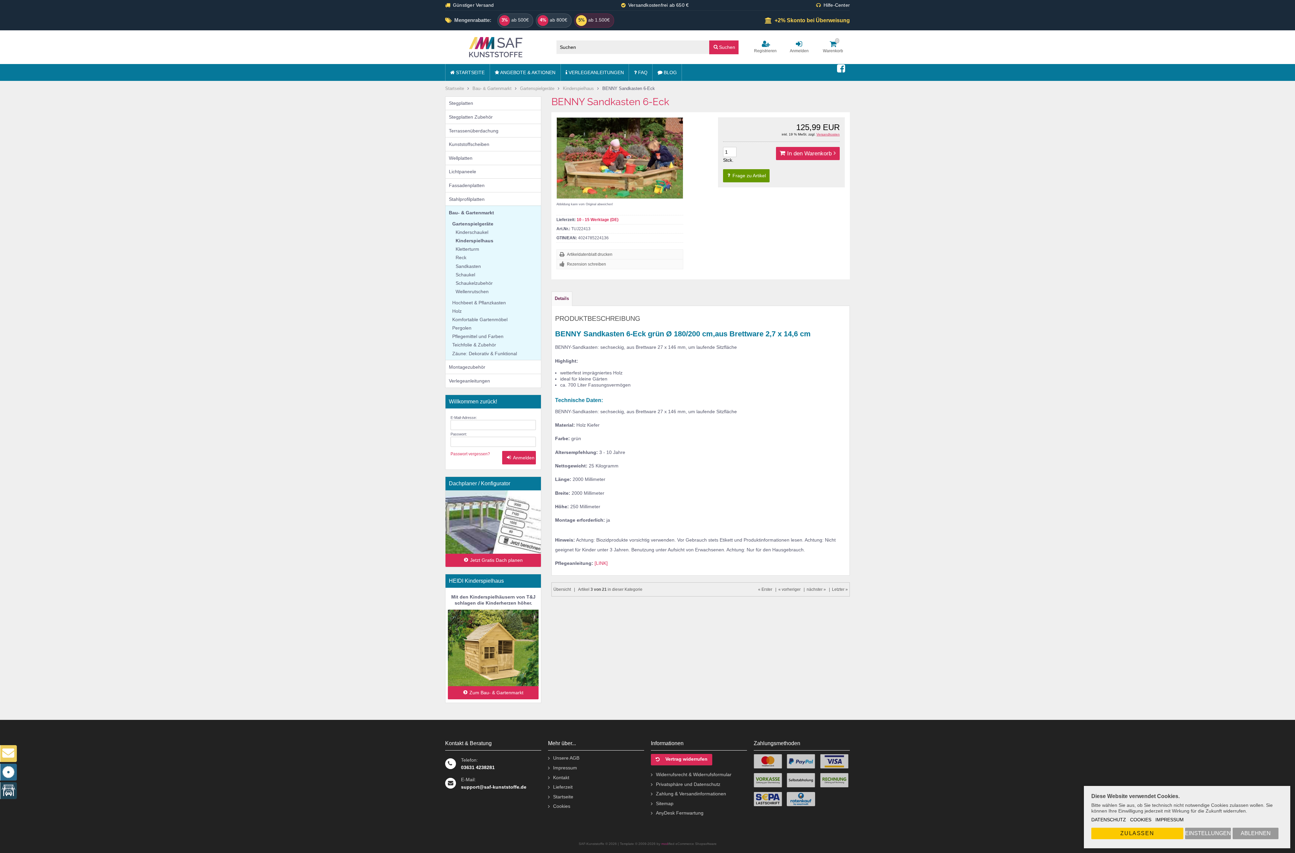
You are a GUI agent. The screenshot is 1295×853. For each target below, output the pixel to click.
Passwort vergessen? (470, 454)
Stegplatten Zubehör (471, 117)
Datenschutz (1108, 819)
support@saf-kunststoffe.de (493, 787)
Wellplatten (460, 158)
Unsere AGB (566, 758)
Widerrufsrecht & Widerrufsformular (693, 774)
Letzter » (840, 589)
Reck (461, 257)
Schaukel (465, 274)
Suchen (724, 47)
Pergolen (461, 328)
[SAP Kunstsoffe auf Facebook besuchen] (841, 68)
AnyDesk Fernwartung (679, 813)
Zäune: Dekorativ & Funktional (484, 353)
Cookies (1140, 819)
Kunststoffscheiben (469, 144)
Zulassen (1137, 833)
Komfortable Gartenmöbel (480, 319)
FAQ (642, 72)
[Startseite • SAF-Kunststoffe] (495, 47)
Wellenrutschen (472, 291)
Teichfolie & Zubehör (474, 344)
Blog (669, 72)
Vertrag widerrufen (686, 759)
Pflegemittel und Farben (477, 336)
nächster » (816, 589)
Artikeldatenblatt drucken (589, 254)
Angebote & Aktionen (527, 72)
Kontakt (561, 777)
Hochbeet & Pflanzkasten (479, 302)
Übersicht (562, 589)
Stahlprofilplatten (467, 199)
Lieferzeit (563, 787)
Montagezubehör (467, 367)
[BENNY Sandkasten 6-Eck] (620, 158)
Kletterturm (467, 249)
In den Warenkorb (807, 153)
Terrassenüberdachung (473, 130)
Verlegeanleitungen (595, 72)
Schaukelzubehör (474, 283)
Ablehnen (1256, 833)
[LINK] (601, 563)
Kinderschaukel (472, 232)
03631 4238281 (478, 767)
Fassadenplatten (467, 185)
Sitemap (664, 803)
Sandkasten (468, 266)
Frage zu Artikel (748, 175)
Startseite (470, 72)
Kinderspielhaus (474, 240)
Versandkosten (828, 134)
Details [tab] (562, 298)
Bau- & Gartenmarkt (471, 212)
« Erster (765, 589)
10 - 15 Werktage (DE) (597, 219)
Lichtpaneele (462, 171)
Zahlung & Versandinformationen (691, 793)
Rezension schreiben (586, 264)
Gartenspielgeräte (472, 223)
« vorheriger (789, 589)
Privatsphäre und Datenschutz (688, 784)
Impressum (1169, 819)
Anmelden (519, 457)
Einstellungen (1208, 833)
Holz (457, 311)
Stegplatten (461, 103)
